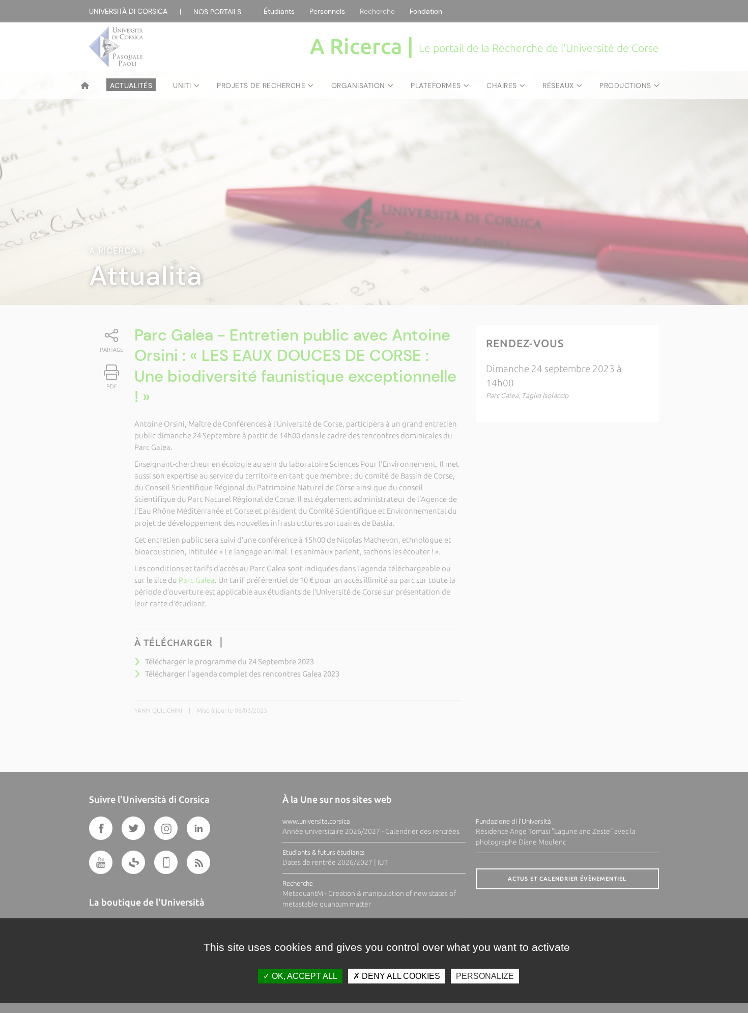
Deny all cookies (400, 976)
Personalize (485, 976)
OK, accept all (303, 976)
